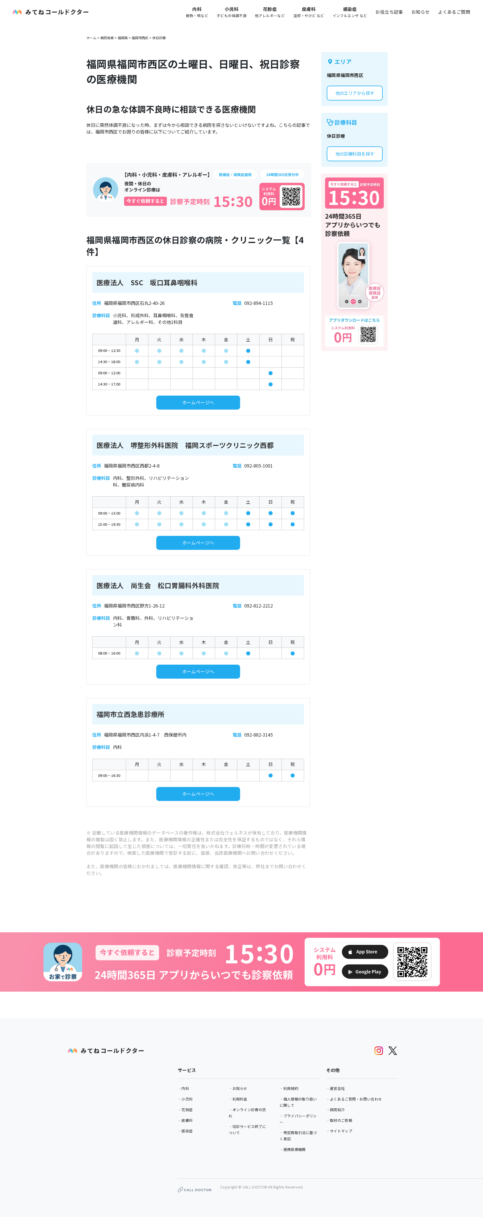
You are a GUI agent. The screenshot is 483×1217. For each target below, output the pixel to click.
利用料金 (240, 1099)
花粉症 (187, 1109)
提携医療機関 (294, 1149)
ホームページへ (198, 402)
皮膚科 (187, 1120)
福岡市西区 (140, 37)
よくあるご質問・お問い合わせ (356, 1099)
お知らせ (420, 11)
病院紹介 (337, 1109)
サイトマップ (341, 1131)
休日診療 (159, 37)
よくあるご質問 (454, 11)
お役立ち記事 (389, 11)
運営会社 (337, 1088)
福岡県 (123, 37)
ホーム (91, 37)
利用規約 (290, 1088)
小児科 (187, 1099)
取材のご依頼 (341, 1120)
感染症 (187, 1131)
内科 (185, 1088)
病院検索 (107, 37)
